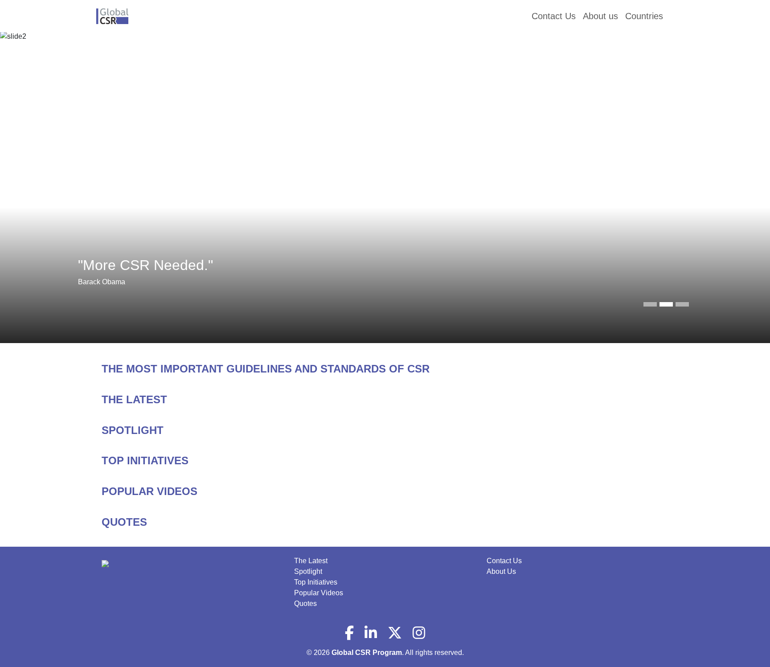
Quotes (305, 603)
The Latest (311, 561)
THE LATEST (134, 399)
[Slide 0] (650, 304)
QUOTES (124, 522)
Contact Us (504, 561)
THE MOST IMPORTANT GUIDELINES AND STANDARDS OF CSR (266, 369)
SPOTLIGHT (133, 430)
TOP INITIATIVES (145, 460)
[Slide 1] (666, 304)
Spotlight (308, 571)
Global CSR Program (367, 652)
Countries (644, 16)
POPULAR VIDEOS (149, 491)
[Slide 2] (682, 304)
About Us (501, 571)
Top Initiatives (315, 582)
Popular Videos (318, 593)
